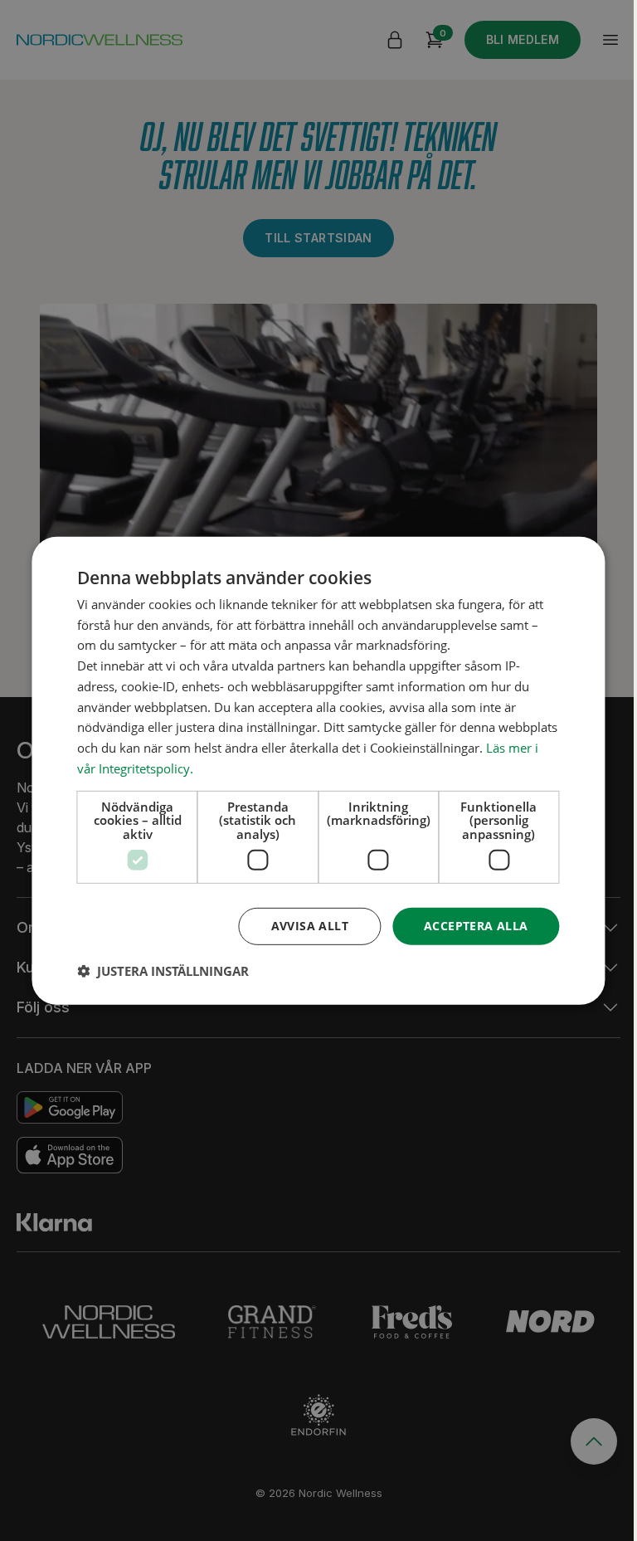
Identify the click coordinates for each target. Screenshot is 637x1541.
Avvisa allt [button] (309, 926)
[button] (163, 971)
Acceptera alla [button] (476, 926)
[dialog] (318, 770)
